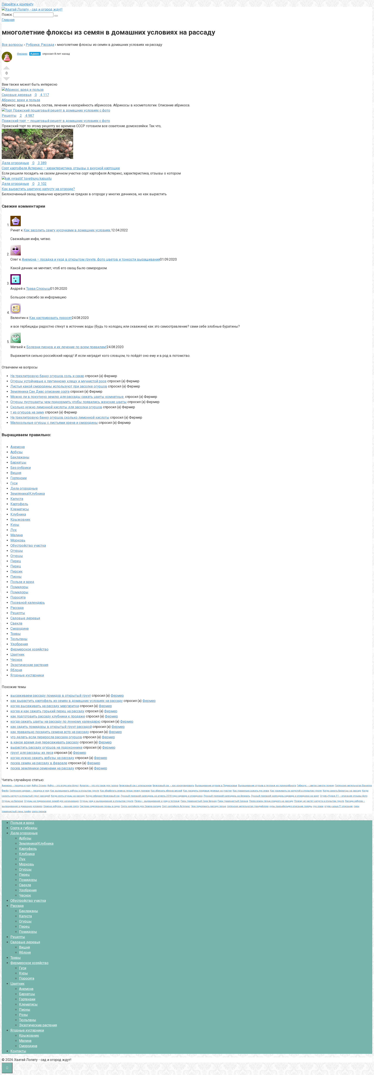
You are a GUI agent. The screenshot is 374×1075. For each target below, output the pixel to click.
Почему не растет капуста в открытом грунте (319, 801)
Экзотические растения (29, 665)
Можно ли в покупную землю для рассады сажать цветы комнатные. (67, 397)
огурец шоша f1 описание (338, 806)
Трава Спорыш (38, 289)
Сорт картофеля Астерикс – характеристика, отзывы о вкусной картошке (61, 168)
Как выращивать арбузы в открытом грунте (74, 790)
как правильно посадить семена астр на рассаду (49, 732)
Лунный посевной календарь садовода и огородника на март (285, 796)
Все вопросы (12, 45)
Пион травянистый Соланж (233, 801)
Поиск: (7, 15)
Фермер (22, 53)
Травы (15, 634)
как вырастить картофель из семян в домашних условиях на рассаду (66, 701)
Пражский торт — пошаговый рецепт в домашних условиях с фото (56, 121)
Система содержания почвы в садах (100, 806)
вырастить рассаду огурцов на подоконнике (46, 747)
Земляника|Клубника (27, 494)
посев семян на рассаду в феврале (38, 763)
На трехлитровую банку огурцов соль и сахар (47, 376)
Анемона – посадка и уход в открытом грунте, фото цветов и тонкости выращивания (91, 259)
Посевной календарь (27, 603)
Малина (16, 535)
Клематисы (19, 509)
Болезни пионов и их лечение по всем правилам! (66, 347)
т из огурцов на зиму (27, 412)
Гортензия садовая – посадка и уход (29, 790)
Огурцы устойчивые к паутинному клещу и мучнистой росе (58, 381)
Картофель (19, 504)
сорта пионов (39, 811)
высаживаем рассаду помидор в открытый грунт (50, 696)
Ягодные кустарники (27, 675)
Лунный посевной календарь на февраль (226, 796)
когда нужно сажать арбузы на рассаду (42, 758)
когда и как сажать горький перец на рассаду (47, 711)
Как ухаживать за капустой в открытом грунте (296, 790)
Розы (23, 1015)
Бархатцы (18, 462)
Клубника (18, 514)
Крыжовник (20, 519)
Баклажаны (19, 457)
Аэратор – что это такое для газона (99, 785)
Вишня (15, 473)
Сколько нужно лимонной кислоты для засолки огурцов (56, 407)
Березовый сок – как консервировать (173, 785)
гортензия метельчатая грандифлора (248, 806)
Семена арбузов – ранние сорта (61, 806)
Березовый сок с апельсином (135, 785)
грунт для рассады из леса (31, 753)
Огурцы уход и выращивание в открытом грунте (107, 801)
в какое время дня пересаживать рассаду (44, 742)
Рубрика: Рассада (40, 45)
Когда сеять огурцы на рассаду (68, 796)
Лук (13, 530)
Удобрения (19, 644)
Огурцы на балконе (12, 801)
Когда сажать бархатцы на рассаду (342, 790)
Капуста (16, 499)
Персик (16, 571)
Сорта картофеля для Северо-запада (141, 806)
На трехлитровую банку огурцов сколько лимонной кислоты (59, 417)
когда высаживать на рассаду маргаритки (44, 706)
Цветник (17, 654)
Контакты (18, 1051)
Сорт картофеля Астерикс (176, 806)
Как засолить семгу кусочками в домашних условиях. (67, 230)
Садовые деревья (25, 618)
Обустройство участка (28, 545)
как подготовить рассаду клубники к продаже (47, 716)
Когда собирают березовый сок (103, 796)
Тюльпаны (18, 639)
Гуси (14, 483)
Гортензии (18, 478)
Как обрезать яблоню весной (166, 790)
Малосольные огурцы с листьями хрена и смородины (54, 423)
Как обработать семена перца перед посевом (125, 790)
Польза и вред (22, 582)
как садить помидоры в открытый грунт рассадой (51, 727)
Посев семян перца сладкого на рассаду (271, 801)
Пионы (16, 577)
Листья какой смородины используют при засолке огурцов (58, 386)
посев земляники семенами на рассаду (42, 768)
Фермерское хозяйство (29, 649)
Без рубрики (20, 468)
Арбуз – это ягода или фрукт (63, 785)
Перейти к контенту (18, 4)
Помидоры (19, 587)
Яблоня (16, 670)
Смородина (19, 628)
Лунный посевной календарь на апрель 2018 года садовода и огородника (162, 796)
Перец (15, 561)
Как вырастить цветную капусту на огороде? (38, 189)
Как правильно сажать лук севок (251, 790)
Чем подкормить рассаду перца (208, 806)
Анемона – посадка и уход (16, 785)
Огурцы (16, 551)
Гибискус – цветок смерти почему (315, 785)
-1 (6, 80)
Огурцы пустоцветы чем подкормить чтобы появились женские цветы (68, 402)
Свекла (16, 623)
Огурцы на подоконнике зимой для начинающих (51, 801)
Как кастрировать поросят (50, 318)
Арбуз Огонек (39, 785)
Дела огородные (24, 488)
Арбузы (16, 452)
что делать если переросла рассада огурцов (46, 737)
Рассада (17, 608)
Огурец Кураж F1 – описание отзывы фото (343, 796)
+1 (6, 65)
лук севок (318, 806)
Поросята (18, 597)
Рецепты (17, 613)
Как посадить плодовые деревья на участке (207, 790)
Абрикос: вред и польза (21, 100)
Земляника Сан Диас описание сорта (39, 391)
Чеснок (16, 660)
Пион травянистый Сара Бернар (199, 801)
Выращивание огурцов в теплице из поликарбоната (267, 785)
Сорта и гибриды (23, 828)
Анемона (17, 447)
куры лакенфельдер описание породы (290, 806)
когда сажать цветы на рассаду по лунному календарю (55, 721)
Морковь (17, 540)
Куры (14, 525)
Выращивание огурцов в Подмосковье (216, 785)
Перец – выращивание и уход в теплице (157, 801)
